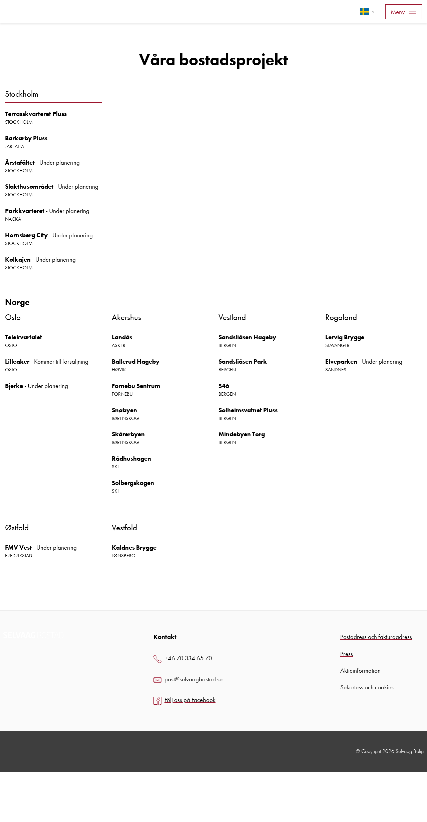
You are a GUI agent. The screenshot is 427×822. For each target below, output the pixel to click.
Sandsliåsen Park (243, 361)
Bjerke (14, 386)
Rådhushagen (131, 458)
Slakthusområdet (29, 186)
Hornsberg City (26, 235)
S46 (224, 386)
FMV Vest (18, 547)
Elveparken (341, 361)
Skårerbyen (128, 434)
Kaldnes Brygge (134, 547)
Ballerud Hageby (135, 361)
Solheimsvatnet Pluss (248, 410)
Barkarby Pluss (26, 138)
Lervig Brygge (344, 337)
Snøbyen (124, 410)
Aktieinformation (360, 670)
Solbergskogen (133, 483)
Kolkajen (18, 259)
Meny (398, 12)
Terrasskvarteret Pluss (36, 114)
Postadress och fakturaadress (376, 637)
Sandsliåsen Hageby (247, 337)
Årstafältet (20, 162)
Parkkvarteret (24, 211)
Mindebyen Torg (242, 434)
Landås (122, 337)
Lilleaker (17, 361)
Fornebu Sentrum (136, 386)
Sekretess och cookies (367, 687)
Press (346, 654)
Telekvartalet (23, 337)
